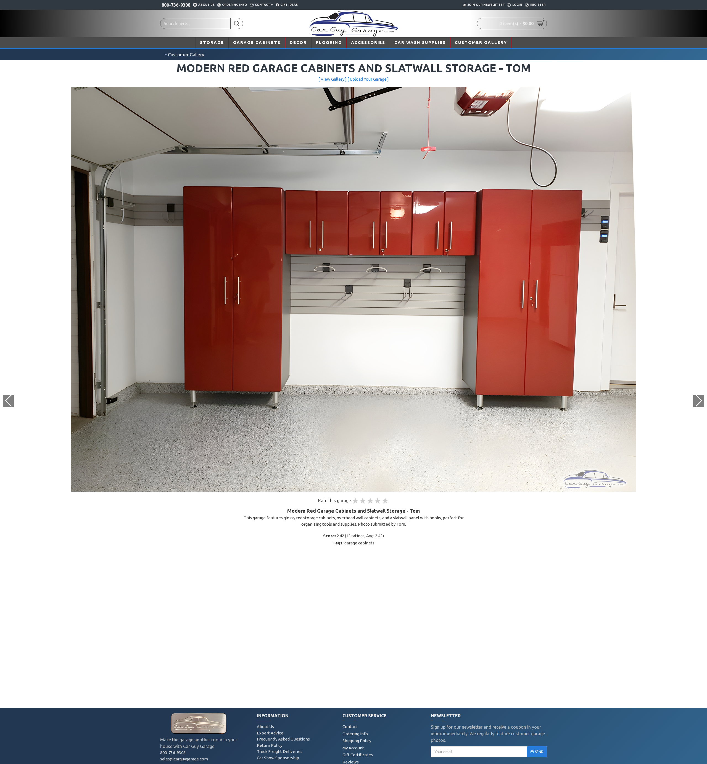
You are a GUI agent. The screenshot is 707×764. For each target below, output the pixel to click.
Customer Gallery (186, 54)
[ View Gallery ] (332, 79)
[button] (698, 401)
